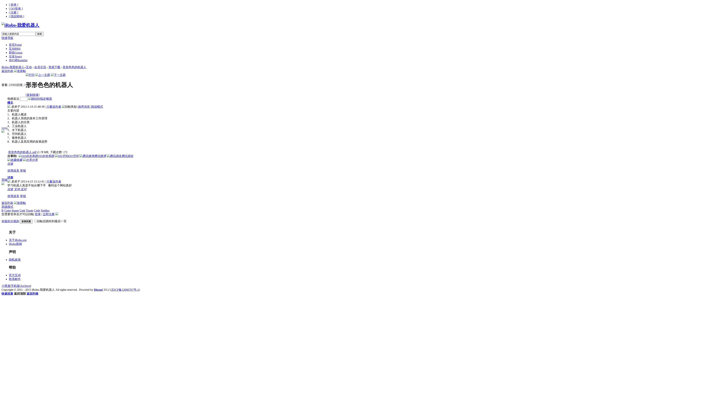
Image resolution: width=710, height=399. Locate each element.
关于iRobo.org (18, 240)
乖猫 (4, 179)
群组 (15, 52)
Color (7, 210)
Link (22, 210)
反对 (24, 189)
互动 (15, 48)
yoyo (4, 127)
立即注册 (49, 214)
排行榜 (18, 60)
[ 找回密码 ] (16, 16)
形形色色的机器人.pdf (22, 152)
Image (15, 210)
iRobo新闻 (15, 243)
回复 (10, 163)
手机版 (15, 285)
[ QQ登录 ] (16, 8)
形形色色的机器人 (74, 67)
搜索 (39, 34)
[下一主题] (58, 74)
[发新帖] (20, 71)
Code (37, 210)
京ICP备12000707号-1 (125, 289)
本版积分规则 (10, 221)
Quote (29, 210)
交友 (15, 56)
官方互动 (15, 275)
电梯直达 (13, 98)
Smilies (45, 210)
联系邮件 (15, 279)
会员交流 (40, 67)
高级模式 (7, 206)
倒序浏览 (84, 106)
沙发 (10, 177)
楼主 (10, 102)
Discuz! (98, 289)
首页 (15, 44)
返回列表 (7, 71)
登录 (38, 214)
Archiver (25, 285)
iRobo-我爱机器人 (12, 67)
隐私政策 (15, 259)
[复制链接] (32, 94)
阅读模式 (97, 106)
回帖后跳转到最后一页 (52, 221)
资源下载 (54, 67)
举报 (23, 170)
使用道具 (13, 170)
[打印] (30, 74)
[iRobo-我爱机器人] (20, 25)
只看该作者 (53, 106)
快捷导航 (7, 38)
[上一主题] (42, 74)
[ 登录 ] (13, 4)
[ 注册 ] (13, 12)
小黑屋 (5, 285)
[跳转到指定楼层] (40, 98)
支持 (17, 189)
